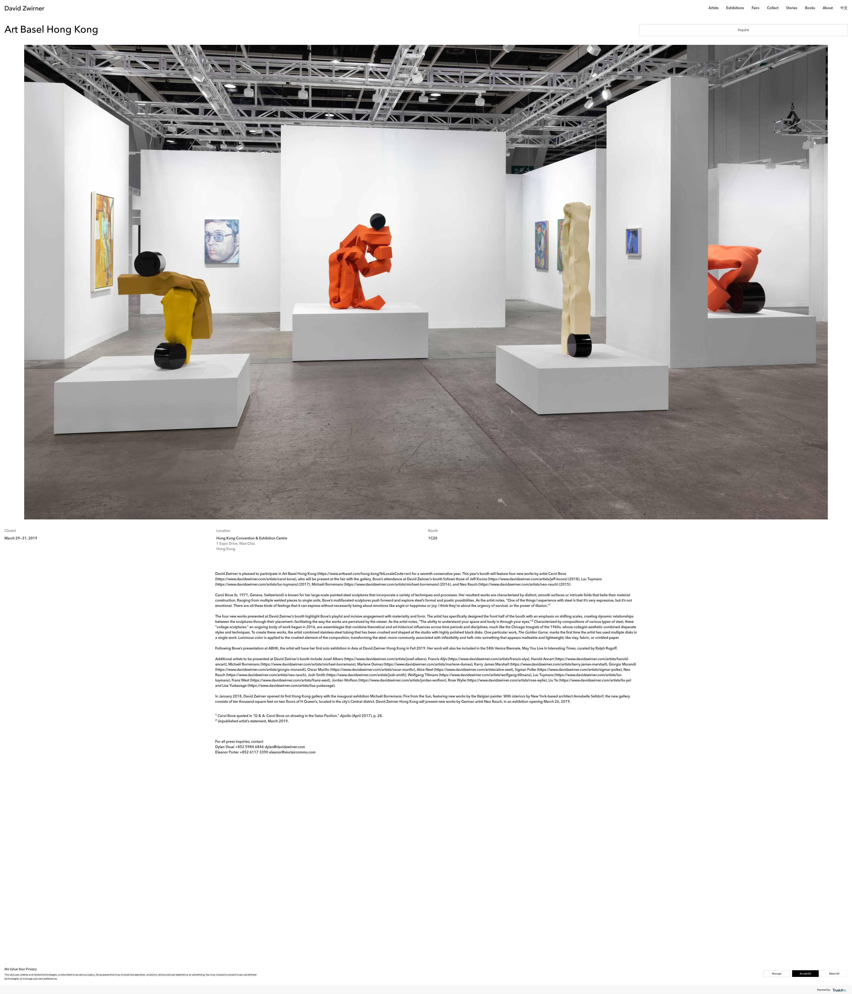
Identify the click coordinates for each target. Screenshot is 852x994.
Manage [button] (776, 973)
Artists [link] (713, 8)
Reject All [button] (834, 973)
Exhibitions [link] (735, 8)
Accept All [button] (805, 973)
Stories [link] (791, 8)
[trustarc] (839, 989)
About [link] (828, 8)
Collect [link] (772, 8)
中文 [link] (844, 8)
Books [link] (810, 8)
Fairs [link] (755, 8)
